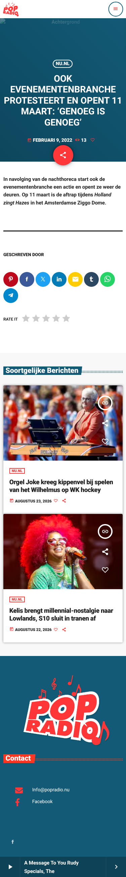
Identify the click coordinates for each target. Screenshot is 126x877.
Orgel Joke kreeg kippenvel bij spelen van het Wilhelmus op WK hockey (61, 486)
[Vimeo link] (10, 9)
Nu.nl (63, 63)
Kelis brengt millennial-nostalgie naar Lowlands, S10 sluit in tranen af (61, 614)
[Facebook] (12, 842)
